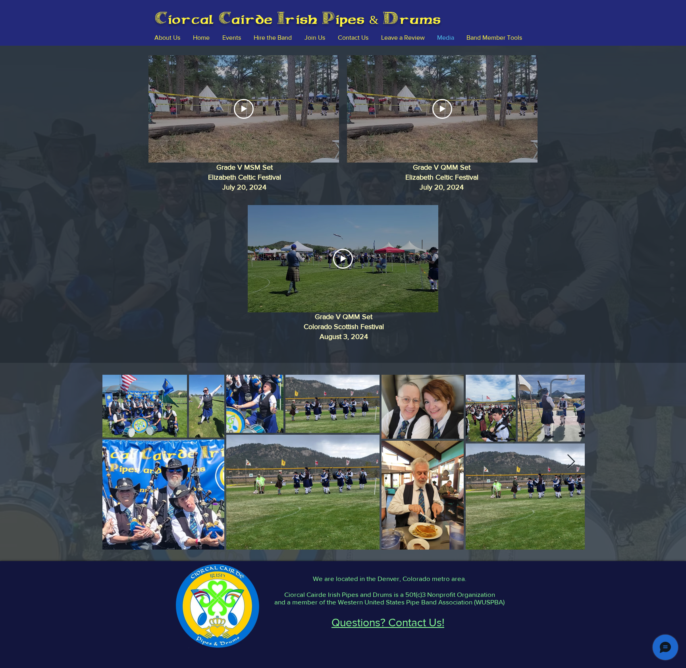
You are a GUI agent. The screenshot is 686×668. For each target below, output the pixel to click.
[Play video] (244, 109)
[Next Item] (571, 462)
